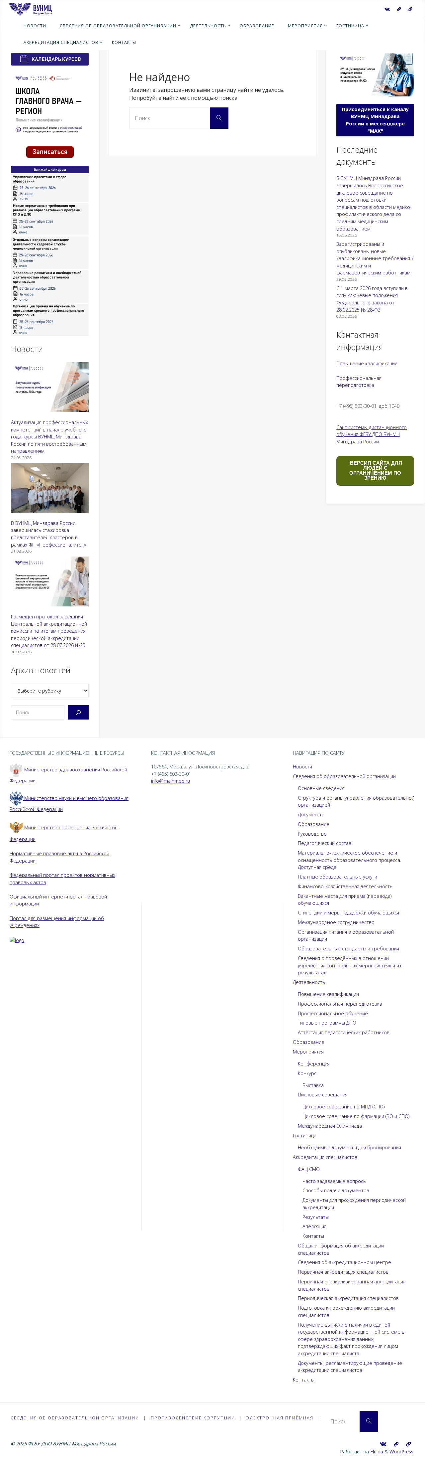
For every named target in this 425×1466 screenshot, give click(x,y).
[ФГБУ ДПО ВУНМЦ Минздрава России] (30, 8)
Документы (310, 814)
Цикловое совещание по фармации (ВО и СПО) (355, 1116)
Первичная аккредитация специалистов (343, 1272)
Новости (302, 766)
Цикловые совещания (323, 1094)
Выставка (313, 1085)
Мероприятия (308, 1052)
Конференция (314, 1063)
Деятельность (309, 982)
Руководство (312, 834)
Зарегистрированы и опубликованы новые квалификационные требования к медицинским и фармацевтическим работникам (375, 258)
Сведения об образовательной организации (344, 776)
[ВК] (387, 9)
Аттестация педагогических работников (343, 1032)
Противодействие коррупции (193, 1418)
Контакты (313, 1236)
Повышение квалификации (366, 363)
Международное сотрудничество (336, 922)
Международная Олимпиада (330, 1126)
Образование (313, 824)
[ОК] (410, 9)
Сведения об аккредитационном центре (344, 1262)
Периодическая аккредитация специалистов (348, 1298)
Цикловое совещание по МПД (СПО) (343, 1106)
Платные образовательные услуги (337, 877)
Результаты (315, 1217)
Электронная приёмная (279, 1418)
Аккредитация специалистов (325, 1157)
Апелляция (314, 1226)
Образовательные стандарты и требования (348, 948)
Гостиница (304, 1135)
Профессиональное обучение (333, 1013)
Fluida (376, 1451)
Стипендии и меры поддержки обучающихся (348, 912)
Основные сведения (321, 788)
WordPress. (401, 1451)
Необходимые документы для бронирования (349, 1147)
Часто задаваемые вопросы (334, 1181)
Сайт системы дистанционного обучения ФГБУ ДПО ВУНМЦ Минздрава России (371, 434)
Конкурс (307, 1073)
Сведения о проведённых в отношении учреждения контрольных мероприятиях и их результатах (349, 965)
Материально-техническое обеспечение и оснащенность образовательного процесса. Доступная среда (349, 860)
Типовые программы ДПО (327, 1023)
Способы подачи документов (335, 1190)
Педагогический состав (324, 843)
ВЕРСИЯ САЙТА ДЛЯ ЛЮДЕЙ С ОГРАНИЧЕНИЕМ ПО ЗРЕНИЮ (375, 470)
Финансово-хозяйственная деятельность (345, 886)
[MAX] (399, 9)
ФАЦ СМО (309, 1169)
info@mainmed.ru (170, 781)
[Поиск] (78, 712)
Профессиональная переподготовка (340, 1004)
